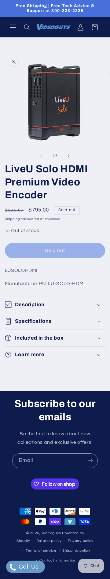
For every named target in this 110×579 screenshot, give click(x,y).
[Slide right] (68, 155)
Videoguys (51, 533)
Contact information (58, 560)
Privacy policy (81, 541)
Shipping (12, 219)
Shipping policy (76, 550)
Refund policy (49, 541)
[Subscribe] (90, 460)
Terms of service (41, 550)
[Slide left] (41, 155)
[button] (13, 27)
